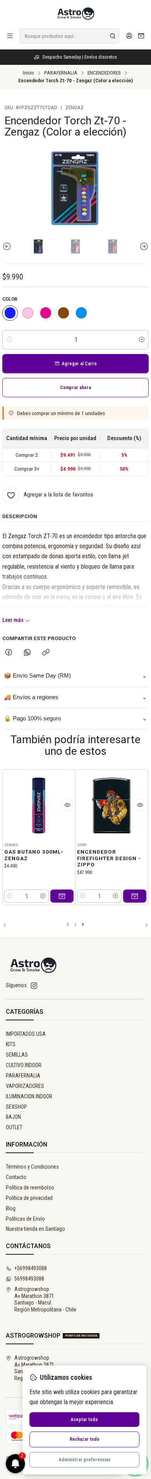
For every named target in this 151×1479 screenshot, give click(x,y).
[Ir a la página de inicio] (75, 13)
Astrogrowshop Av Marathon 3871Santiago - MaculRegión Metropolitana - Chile (45, 1299)
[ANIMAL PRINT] (63, 313)
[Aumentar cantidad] (141, 339)
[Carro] (141, 36)
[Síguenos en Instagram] (34, 985)
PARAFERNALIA (60, 73)
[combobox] (69, 36)
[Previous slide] (8, 246)
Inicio (28, 73)
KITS (10, 1044)
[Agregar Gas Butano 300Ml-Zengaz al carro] (62, 896)
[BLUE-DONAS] (10, 313)
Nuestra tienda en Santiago (35, 1229)
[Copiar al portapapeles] (45, 653)
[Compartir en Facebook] (8, 653)
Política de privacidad (29, 1198)
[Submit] (112, 36)
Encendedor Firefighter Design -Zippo (109, 858)
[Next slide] (143, 246)
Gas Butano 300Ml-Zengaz (33, 855)
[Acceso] (129, 36)
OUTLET (14, 1127)
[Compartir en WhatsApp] (27, 653)
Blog (10, 1208)
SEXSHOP (16, 1107)
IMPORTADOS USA (26, 1034)
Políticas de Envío (25, 1219)
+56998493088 (30, 1268)
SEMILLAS (17, 1055)
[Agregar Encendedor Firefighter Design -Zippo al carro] (134, 896)
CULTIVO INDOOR (23, 1065)
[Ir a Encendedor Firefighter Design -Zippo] (111, 805)
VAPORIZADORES (25, 1086)
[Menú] (10, 36)
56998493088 (29, 1279)
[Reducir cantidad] (9, 339)
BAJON (13, 1117)
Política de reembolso (30, 1187)
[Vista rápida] (67, 805)
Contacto (16, 1177)
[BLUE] (81, 313)
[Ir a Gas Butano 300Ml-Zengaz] (39, 805)
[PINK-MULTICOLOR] (45, 313)
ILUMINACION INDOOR (29, 1096)
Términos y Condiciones (32, 1167)
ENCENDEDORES (104, 73)
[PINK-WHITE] (28, 313)
